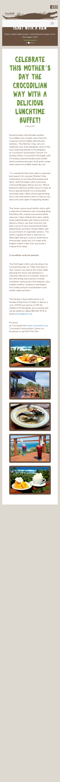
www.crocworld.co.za (37, 325)
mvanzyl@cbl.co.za (23, 313)
